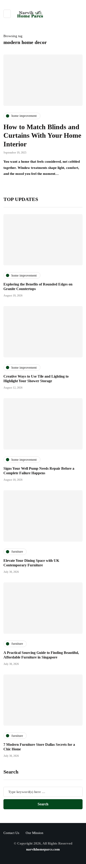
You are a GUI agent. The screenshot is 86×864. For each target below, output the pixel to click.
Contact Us (11, 833)
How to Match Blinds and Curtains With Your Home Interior (42, 135)
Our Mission (34, 833)
